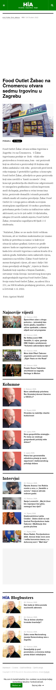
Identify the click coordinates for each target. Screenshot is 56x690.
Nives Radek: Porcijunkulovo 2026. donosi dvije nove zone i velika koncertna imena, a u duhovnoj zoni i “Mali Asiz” (37, 538)
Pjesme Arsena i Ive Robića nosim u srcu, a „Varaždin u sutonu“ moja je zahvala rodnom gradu (36, 489)
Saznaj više (36, 685)
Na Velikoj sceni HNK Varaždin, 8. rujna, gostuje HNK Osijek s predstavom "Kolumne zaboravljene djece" (37, 341)
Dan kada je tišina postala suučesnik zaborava (35, 606)
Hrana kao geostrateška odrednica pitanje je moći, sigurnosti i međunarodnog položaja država (36, 459)
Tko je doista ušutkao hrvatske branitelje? (33, 621)
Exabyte (46, 672)
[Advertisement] (28, 48)
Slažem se (16, 685)
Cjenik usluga (38, 667)
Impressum (6, 667)
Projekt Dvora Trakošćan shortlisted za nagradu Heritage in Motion (35, 371)
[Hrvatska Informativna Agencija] (28, 5)
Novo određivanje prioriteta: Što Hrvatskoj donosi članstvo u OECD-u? (37, 394)
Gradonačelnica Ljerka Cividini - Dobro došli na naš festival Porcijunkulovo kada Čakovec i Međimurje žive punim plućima (36, 521)
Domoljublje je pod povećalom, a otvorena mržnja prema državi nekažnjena (37, 652)
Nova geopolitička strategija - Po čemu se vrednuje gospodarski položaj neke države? (37, 438)
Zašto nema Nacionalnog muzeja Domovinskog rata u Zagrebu (36, 637)
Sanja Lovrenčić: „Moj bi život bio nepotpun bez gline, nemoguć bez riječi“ (37, 504)
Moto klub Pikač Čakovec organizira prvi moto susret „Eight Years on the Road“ (36, 356)
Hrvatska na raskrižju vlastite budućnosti (36, 414)
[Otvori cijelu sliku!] (28, 120)
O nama (15, 667)
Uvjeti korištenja (25, 667)
